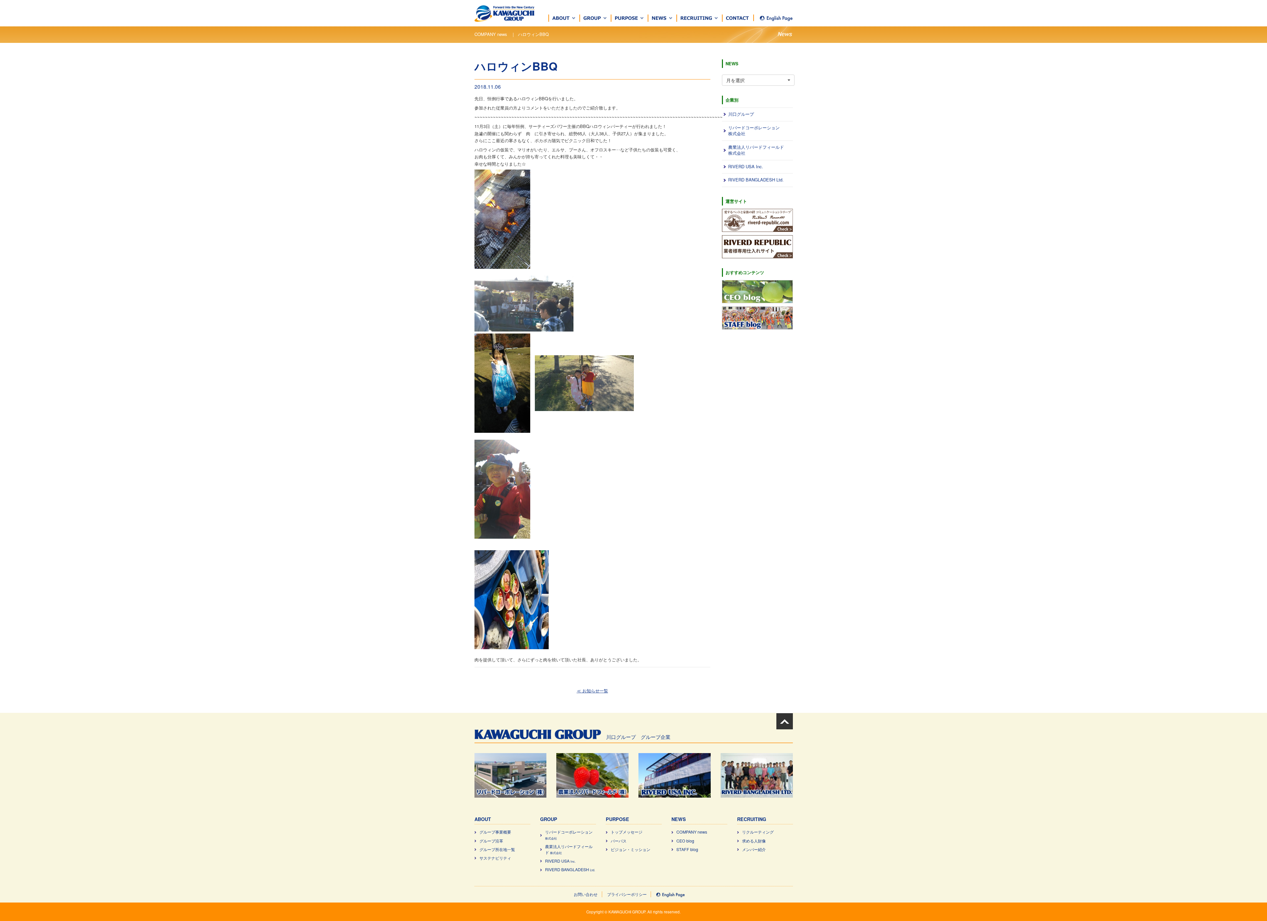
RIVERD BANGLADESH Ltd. (756, 179)
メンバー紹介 (754, 849)
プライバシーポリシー (627, 894)
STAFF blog (687, 849)
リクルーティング (758, 832)
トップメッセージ (626, 832)
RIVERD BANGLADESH (570, 870)
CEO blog (685, 841)
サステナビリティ (495, 858)
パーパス (619, 841)
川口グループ (741, 114)
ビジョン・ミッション (630, 849)
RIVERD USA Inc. (745, 166)
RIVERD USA (560, 861)
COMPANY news (691, 832)
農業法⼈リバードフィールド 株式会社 (756, 150)
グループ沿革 (491, 841)
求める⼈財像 (754, 841)
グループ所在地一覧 (497, 849)
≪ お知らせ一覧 (592, 690)
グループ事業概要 (495, 832)
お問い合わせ (586, 894)
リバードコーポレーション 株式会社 (754, 130)
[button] (564, 18)
